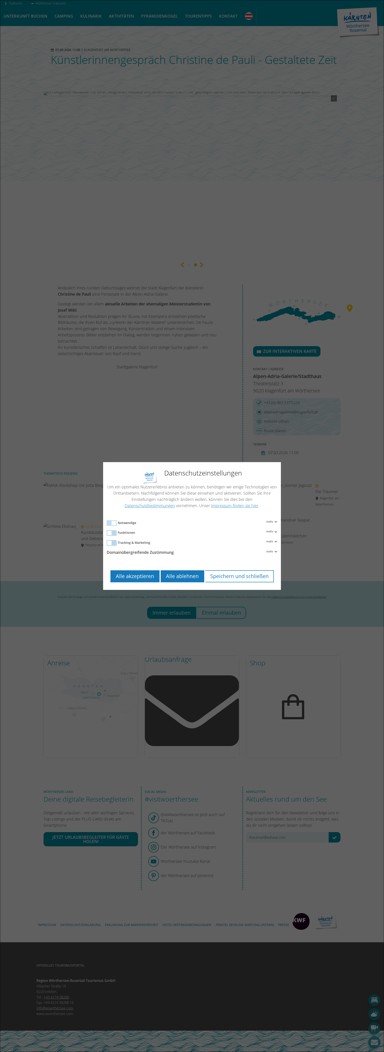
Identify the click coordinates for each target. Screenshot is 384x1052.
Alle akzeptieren (135, 576)
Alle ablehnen (182, 576)
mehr (270, 521)
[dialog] (192, 526)
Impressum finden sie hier (234, 505)
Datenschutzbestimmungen (150, 505)
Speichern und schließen (239, 576)
